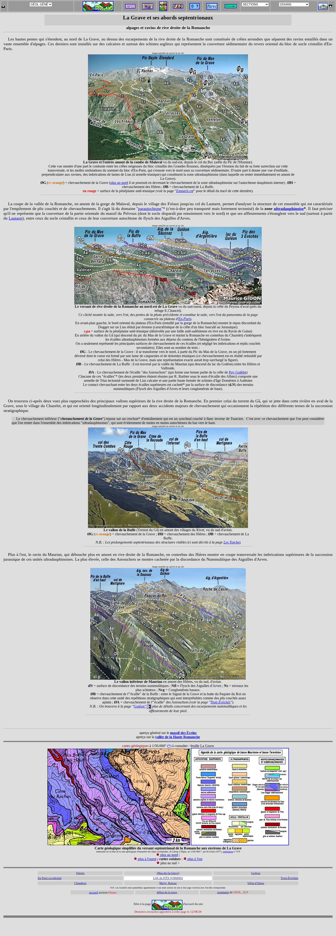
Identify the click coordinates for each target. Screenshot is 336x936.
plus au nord (119, 183)
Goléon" (140, 706)
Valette (80, 873)
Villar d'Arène (255, 883)
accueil (93, 892)
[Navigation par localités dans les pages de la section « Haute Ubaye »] (323, 8)
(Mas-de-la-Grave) (168, 873)
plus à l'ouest (146, 859)
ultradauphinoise (289, 208)
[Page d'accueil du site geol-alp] (98, 5)
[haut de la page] (331, 5)
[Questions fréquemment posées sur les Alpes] (178, 5)
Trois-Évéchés (289, 878)
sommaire (223, 892)
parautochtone (149, 208)
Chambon (80, 883)
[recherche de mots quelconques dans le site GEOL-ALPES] (231, 5)
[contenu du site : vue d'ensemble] (147, 8)
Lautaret (15, 218)
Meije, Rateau (168, 883)
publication (228, 851)
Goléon (255, 873)
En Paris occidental (49, 878)
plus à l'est (194, 859)
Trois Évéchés (220, 702)
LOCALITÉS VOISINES (168, 878)
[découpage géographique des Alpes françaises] (163, 2)
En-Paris (184, 319)
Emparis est (184, 191)
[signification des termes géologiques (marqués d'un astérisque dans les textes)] (194, 8)
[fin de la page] (3, 5)
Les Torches (232, 542)
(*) (169, 746)
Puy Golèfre (237, 372)
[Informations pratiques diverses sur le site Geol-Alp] (130, 7)
